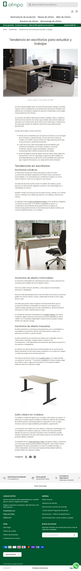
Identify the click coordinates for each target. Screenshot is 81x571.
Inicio (5, 30)
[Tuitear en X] (26, 457)
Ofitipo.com (7, 517)
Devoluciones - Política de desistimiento (56, 514)
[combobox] (52, 4)
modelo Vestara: (49, 315)
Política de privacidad (10, 535)
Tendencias (13, 30)
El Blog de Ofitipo (9, 514)
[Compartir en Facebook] (30, 457)
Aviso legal (6, 527)
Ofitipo (9, 564)
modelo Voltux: (45, 358)
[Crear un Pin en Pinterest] (35, 457)
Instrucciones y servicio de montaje (54, 507)
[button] (76, 11)
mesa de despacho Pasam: (37, 202)
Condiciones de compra (11, 538)
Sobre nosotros (47, 500)
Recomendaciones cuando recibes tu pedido (57, 518)
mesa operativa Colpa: (36, 442)
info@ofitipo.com (9, 511)
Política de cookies (9, 531)
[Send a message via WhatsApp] (76, 566)
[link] (6, 568)
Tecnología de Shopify (17, 564)
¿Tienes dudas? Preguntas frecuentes (55, 510)
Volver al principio (40, 486)
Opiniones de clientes (49, 503)
